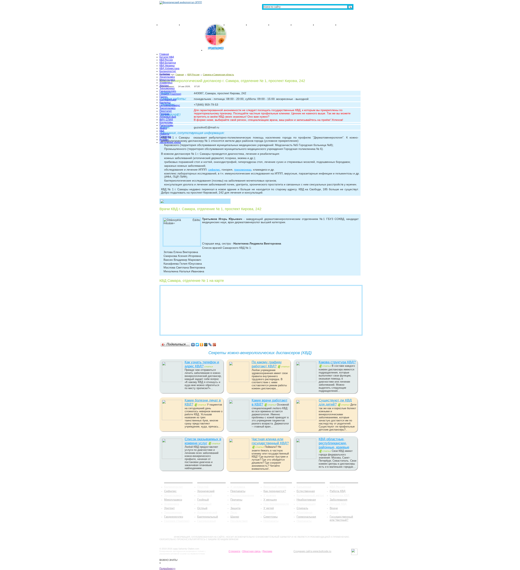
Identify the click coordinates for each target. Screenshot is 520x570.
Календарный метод (310, 495)
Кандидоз (165, 102)
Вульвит (164, 139)
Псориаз (164, 113)
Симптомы (270, 516)
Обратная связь (251, 551)
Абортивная (304, 512)
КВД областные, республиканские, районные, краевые (334, 443)
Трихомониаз (167, 88)
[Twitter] (197, 344)
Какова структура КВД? (337, 362)
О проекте (165, 136)
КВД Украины (167, 65)
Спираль (302, 508)
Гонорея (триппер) (170, 94)
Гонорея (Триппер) (177, 520)
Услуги (334, 512)
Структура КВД (339, 495)
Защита (235, 508)
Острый (202, 508)
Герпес (163, 96)
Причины (236, 499)
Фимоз (163, 128)
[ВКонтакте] (193, 344)
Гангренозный (206, 520)
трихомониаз (242, 169)
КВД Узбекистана (169, 68)
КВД (161, 131)
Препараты (237, 491)
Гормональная (306, 516)
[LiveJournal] (210, 344)
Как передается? (274, 491)
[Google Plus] (214, 344)
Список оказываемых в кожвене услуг (203, 441)
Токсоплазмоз (167, 108)
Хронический (205, 491)
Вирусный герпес (274, 486)
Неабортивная (306, 499)
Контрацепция (167, 99)
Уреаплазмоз (167, 77)
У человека (237, 486)
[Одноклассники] (201, 344)
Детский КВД (338, 503)
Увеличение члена (170, 142)
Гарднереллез (173, 516)
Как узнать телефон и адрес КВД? (202, 364)
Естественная (306, 491)
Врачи (334, 508)
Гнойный (203, 499)
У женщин (270, 499)
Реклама (267, 551)
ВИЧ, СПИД (166, 119)
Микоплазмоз (167, 79)
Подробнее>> (167, 568)
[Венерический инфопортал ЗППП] (180, 2)
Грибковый (204, 503)
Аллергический (207, 512)
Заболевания (338, 499)
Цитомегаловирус (169, 105)
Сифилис (164, 74)
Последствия (239, 520)
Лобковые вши (167, 116)
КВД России (166, 59)
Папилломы (166, 125)
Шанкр (234, 516)
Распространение (242, 495)
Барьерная (304, 486)
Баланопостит (167, 71)
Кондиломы (166, 122)
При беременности (276, 503)
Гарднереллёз (167, 91)
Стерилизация (306, 503)
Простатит (165, 111)
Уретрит (164, 85)
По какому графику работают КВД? (267, 364)
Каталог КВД (166, 57)
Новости (164, 133)
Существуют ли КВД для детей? (335, 402)
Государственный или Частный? (341, 518)
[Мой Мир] (206, 344)
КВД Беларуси (167, 62)
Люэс (233, 512)
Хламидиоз (165, 82)
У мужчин (269, 495)
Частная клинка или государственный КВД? (270, 441)
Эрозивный (204, 495)
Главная (164, 54)
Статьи (234, 503)
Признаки (269, 512)
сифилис (214, 169)
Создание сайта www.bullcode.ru (312, 551)
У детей (268, 508)
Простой (202, 486)
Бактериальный (207, 516)
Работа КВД (337, 491)
